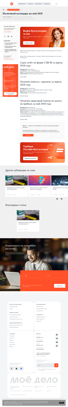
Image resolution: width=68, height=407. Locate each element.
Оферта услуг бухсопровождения (27, 386)
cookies (14, 401)
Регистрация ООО (39, 310)
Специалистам (47, 3)
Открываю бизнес (21, 3)
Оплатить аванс (23, 119)
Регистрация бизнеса (40, 304)
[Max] (56, 334)
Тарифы (11, 308)
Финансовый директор (14, 327)
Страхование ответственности (27, 390)
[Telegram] (56, 338)
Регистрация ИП (39, 306)
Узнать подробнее (7, 31)
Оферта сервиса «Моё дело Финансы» (39, 387)
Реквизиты (12, 338)
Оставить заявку (29, 42)
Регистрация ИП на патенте (41, 308)
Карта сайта (49, 390)
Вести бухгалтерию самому (15, 304)
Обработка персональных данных (15, 390)
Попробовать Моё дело (8, 58)
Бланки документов (40, 319)
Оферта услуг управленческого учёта (52, 387)
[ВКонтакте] (56, 342)
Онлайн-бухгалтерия (13, 306)
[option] (16, 186)
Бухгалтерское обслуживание (15, 314)
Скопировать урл (11, 36)
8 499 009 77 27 (39, 337)
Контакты (11, 340)
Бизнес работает (39, 3)
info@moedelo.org (40, 349)
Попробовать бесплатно (30, 158)
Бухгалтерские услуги (14, 316)
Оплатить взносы (24, 95)
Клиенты (11, 346)
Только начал (30, 3)
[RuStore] (21, 368)
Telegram (8, 36)
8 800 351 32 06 (39, 345)
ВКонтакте (5, 36)
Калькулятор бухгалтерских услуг (16, 319)
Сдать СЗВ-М (23, 76)
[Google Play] (12, 368)
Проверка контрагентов (40, 316)
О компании (12, 333)
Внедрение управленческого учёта (16, 325)
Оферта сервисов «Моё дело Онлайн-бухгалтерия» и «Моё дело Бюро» (15, 387)
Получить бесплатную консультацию (10, 94)
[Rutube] (56, 345)
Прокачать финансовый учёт (16, 322)
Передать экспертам (14, 312)
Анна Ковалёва (9, 16)
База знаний (38, 321)
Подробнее (28, 135)
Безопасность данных (38, 390)
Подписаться (60, 285)
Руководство (12, 342)
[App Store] (16, 368)
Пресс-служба (12, 344)
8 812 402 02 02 (39, 341)
